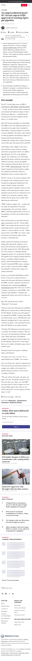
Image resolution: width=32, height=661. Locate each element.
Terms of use (13, 653)
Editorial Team (5, 606)
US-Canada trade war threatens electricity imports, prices (17, 521)
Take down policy (24, 653)
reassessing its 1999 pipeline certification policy (15, 107)
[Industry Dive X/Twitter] (9, 593)
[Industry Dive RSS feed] (13, 593)
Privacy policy (5, 653)
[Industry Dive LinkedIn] (2, 593)
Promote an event (19, 615)
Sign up (24, 5)
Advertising (17, 605)
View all (4, 580)
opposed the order (16, 166)
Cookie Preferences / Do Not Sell (10, 655)
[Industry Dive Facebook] (6, 593)
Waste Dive (17, 624)
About (3, 603)
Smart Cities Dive (19, 622)
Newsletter (4, 611)
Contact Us (4, 608)
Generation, (12, 400)
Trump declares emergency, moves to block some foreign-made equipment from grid (16, 505)
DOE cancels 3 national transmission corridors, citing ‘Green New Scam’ (17, 513)
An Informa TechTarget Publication (16, 1)
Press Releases (5, 618)
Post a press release (13, 580)
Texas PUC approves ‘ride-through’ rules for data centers (15, 487)
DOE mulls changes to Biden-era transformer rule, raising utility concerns (15, 459)
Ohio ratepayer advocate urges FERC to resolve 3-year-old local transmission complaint (17, 529)
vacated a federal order (9, 48)
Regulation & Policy (16, 402)
